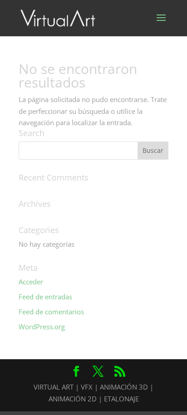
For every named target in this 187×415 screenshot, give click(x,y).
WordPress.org (42, 326)
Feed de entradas (45, 296)
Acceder (31, 281)
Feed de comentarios (51, 311)
